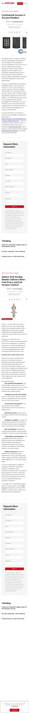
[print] (26, 32)
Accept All (14, 710)
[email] (19, 32)
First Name (8, 152)
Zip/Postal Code (9, 186)
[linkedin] (12, 32)
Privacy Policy (15, 706)
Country (7, 192)
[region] (14, 707)
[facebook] (9, 32)
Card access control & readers (10, 11)
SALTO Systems (17, 288)
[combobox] (14, 195)
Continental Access (17, 21)
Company (7, 175)
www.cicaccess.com (15, 127)
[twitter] (14, 32)
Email (7, 164)
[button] (3, 3)
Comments (8, 198)
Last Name (8, 158)
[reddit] (17, 32)
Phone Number (9, 169)
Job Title (8, 181)
